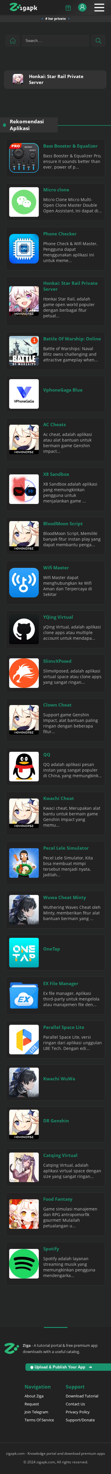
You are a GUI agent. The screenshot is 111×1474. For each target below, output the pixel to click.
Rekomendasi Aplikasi (27, 125)
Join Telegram (36, 1412)
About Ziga (34, 1396)
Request (32, 1404)
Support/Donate (80, 1420)
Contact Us (75, 1404)
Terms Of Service (39, 1420)
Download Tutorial (82, 1396)
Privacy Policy (78, 1412)
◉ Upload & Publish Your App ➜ (62, 1367)
